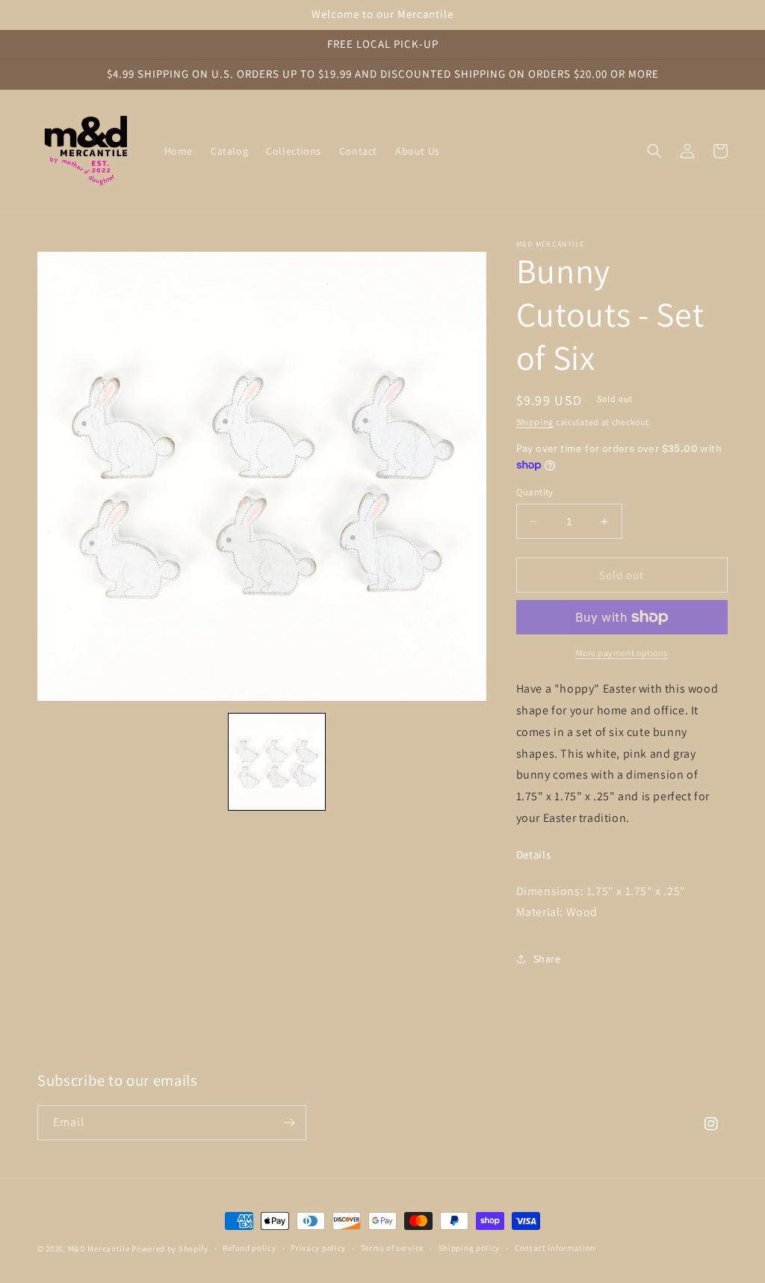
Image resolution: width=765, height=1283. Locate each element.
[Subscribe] (289, 1122)
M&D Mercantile (99, 1248)
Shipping (535, 421)
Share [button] (547, 958)
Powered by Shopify (169, 1248)
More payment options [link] (622, 652)
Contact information (555, 1248)
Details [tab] (533, 855)
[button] (654, 151)
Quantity (535, 492)
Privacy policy (318, 1248)
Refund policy (249, 1248)
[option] (261, 476)
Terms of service (392, 1248)
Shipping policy (470, 1248)
